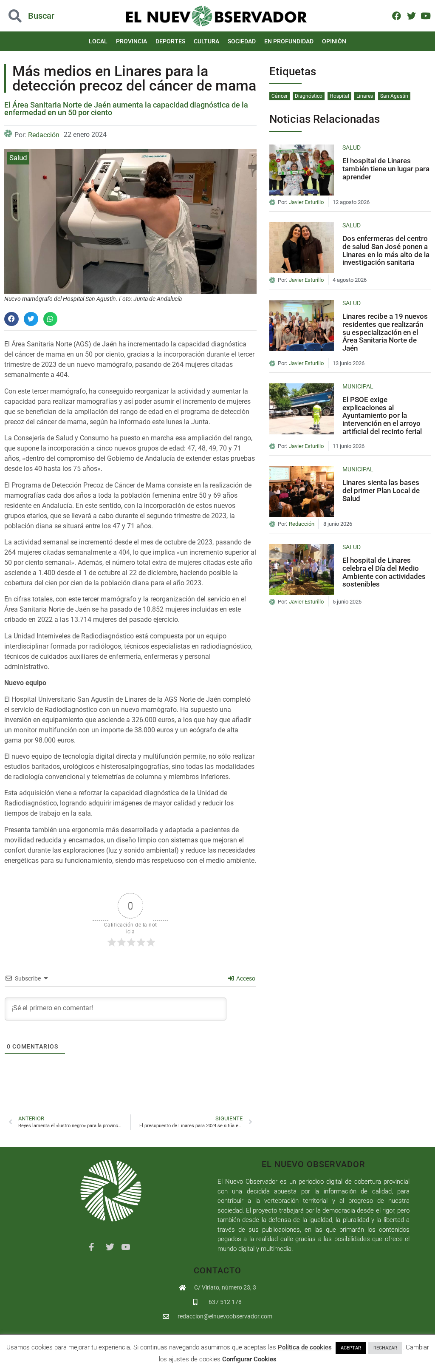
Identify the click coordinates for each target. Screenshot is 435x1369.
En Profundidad (289, 41)
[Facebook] (396, 15)
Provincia (131, 41)
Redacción (43, 135)
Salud (18, 157)
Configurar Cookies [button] (249, 1359)
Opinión (334, 41)
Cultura (206, 41)
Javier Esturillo (306, 202)
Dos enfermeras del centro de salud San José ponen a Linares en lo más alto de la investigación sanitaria (385, 250)
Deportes (170, 41)
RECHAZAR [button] (385, 1348)
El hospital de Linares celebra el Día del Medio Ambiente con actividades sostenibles (384, 572)
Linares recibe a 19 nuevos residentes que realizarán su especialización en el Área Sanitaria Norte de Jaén (385, 332)
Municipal (357, 386)
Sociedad (242, 41)
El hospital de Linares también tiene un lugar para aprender (385, 168)
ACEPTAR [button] (351, 1348)
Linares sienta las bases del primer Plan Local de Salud (381, 490)
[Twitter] (411, 15)
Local (98, 41)
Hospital (339, 96)
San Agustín (394, 96)
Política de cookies (305, 1347)
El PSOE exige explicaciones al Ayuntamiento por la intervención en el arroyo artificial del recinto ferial (382, 415)
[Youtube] (426, 15)
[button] (43, 16)
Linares (364, 96)
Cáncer (279, 96)
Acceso (245, 978)
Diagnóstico (308, 96)
